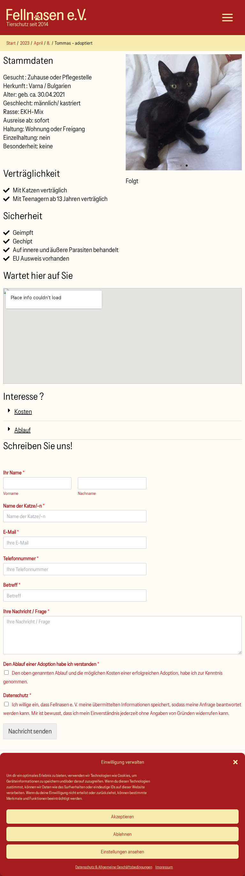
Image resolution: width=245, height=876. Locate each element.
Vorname (10, 493)
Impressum (164, 867)
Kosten (23, 411)
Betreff (11, 585)
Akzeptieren (122, 816)
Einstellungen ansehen (122, 852)
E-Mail (11, 532)
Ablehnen (122, 834)
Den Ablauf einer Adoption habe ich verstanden (51, 664)
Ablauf (22, 430)
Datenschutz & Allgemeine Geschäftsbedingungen (113, 867)
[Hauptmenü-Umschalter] (227, 17)
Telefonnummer (21, 558)
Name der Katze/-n (24, 505)
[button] (235, 762)
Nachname (87, 493)
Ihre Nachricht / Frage (26, 611)
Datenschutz (17, 695)
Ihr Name (14, 472)
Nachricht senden (30, 731)
